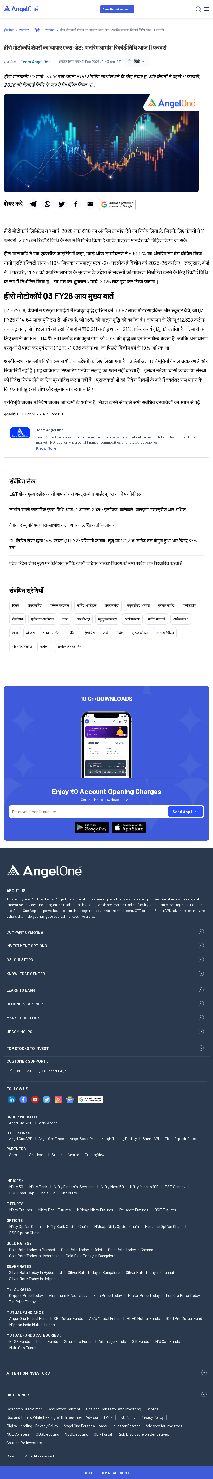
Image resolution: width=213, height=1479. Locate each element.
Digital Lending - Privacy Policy (32, 1425)
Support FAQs (55, 1071)
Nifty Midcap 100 (144, 1186)
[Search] (198, 9)
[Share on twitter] (61, 204)
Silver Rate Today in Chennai (150, 1272)
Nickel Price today (144, 1295)
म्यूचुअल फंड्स (107, 619)
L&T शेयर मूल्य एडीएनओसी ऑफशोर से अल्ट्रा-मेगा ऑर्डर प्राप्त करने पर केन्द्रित (76, 494)
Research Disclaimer (24, 1409)
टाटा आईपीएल (165, 633)
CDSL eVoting (47, 1434)
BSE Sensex (175, 1186)
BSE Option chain (24, 1232)
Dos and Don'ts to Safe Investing (113, 1409)
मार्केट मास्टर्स (156, 619)
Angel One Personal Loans (85, 1425)
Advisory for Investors (163, 1425)
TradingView (94, 1154)
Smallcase (37, 1154)
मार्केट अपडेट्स (86, 605)
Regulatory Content (64, 1409)
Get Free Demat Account (106, 1472)
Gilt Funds (140, 1341)
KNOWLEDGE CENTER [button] (25, 973)
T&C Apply (126, 1417)
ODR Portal (103, 1434)
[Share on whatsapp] (47, 204)
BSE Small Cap (21, 1192)
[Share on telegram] (33, 204)
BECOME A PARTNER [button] (24, 1004)
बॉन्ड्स (30, 633)
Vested (73, 1154)
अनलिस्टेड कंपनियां (69, 646)
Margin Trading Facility (119, 1138)
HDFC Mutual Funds (143, 1318)
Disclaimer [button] (17, 1394)
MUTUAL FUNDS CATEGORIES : (33, 1335)
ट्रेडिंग (72, 633)
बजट (65, 619)
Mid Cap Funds (167, 1341)
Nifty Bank (38, 1186)
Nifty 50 (16, 1186)
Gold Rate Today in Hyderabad (34, 1255)
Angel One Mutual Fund (28, 1318)
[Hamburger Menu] (206, 9)
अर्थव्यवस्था (132, 619)
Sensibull (16, 1154)
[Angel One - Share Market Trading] (21, 9)
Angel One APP (20, 1138)
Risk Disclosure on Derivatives (143, 1434)
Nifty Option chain (25, 1226)
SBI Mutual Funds (68, 1318)
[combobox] (136, 61)
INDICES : (14, 1180)
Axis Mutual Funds (105, 1318)
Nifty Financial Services (74, 1186)
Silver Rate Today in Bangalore (94, 1272)
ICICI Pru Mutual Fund (184, 1318)
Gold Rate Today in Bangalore (91, 1255)
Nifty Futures (20, 1209)
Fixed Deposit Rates (181, 1138)
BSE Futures (165, 1209)
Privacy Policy (152, 1417)
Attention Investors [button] (28, 1372)
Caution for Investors (24, 1442)
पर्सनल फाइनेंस (59, 605)
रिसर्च (15, 605)
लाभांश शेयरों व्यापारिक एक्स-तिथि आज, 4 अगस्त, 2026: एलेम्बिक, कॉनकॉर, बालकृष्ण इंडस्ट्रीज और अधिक (97, 509)
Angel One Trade (51, 1138)
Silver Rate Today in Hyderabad (35, 1272)
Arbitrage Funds (112, 1341)
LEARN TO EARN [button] (20, 990)
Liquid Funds (47, 1341)
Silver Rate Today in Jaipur (32, 1278)
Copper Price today (26, 1295)
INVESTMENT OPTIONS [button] (26, 945)
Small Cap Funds (78, 1341)
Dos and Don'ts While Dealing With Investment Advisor (52, 1417)
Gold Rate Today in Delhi (81, 1249)
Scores (152, 1409)
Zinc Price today (107, 1295)
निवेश (119, 633)
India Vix (47, 1192)
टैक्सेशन (17, 619)
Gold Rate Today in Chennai (131, 1249)
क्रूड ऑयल (140, 633)
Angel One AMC (20, 1122)
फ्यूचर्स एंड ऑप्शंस (138, 605)
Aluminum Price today (68, 1295)
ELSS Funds (19, 1341)
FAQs (108, 1417)
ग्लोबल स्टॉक (51, 633)
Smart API (151, 1138)
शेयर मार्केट (35, 605)
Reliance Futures (133, 1209)
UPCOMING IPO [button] (19, 1031)
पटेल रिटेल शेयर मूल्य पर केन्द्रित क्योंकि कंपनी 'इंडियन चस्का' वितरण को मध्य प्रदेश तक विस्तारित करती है (95, 563)
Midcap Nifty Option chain (116, 1226)
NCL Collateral (18, 1434)
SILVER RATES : (20, 1266)
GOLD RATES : (18, 1243)
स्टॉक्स (44, 646)
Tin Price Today (22, 1301)
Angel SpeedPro (82, 1138)
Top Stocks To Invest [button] (27, 1048)
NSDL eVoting (76, 1434)
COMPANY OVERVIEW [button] (25, 932)
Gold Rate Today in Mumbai (32, 1249)
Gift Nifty (69, 1192)
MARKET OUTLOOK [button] (23, 1018)
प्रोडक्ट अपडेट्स (42, 619)
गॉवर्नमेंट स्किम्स (22, 646)
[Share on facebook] (76, 204)
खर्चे (105, 633)
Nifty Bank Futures (54, 1209)
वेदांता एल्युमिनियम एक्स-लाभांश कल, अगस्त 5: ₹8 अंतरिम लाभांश (62, 525)
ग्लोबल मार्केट (166, 605)
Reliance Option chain (164, 1226)
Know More (46, 447)
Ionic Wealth (47, 1122)
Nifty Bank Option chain (67, 1226)
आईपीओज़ (83, 619)
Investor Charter (126, 1425)
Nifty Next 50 (112, 1186)
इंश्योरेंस (89, 633)
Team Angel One (36, 61)
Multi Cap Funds (22, 1347)
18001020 (23, 1071)
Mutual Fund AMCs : (26, 1312)
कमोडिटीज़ (189, 605)
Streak (56, 1154)
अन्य (15, 633)
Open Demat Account (117, 9)
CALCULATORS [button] (19, 959)
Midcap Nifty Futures (95, 1209)
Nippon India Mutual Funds (32, 1324)
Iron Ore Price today (183, 1295)
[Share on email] (90, 204)
